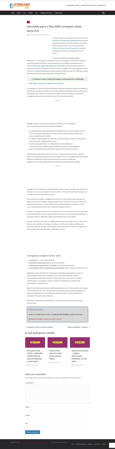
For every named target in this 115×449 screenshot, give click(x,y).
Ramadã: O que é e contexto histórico (40, 327)
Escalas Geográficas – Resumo (78, 327)
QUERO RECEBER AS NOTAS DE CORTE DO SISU (46, 319)
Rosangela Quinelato (45, 34)
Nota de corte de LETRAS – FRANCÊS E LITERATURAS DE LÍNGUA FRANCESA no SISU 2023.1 (35, 356)
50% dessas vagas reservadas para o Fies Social (49, 66)
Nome (27, 407)
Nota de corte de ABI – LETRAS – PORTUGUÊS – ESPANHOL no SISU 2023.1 (80, 356)
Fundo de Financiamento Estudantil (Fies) (67, 40)
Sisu (36, 13)
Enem (19, 13)
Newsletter (58, 13)
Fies (24, 13)
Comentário (29, 383)
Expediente (90, 444)
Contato (103, 444)
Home (12, 13)
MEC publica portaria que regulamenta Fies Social (46, 83)
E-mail (27, 415)
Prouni (30, 13)
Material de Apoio (46, 13)
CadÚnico (44, 71)
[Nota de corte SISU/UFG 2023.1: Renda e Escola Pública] (57, 338)
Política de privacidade (81, 444)
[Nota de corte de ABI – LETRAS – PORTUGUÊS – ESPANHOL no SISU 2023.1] (80, 338)
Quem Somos (97, 444)
